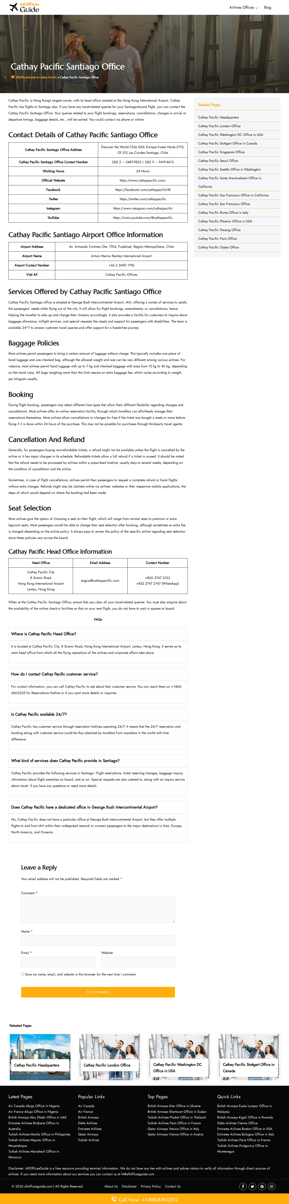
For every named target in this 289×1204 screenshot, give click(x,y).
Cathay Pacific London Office (219, 126)
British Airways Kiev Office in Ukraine (174, 1105)
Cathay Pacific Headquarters (218, 117)
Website (107, 952)
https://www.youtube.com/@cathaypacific (143, 217)
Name (27, 931)
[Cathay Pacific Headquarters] (40, 1056)
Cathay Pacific (48, 77)
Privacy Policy (151, 1186)
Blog (267, 7)
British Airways (88, 1117)
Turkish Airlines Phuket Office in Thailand (177, 1117)
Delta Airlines (87, 1123)
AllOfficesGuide (26, 77)
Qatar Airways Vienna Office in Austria (175, 1134)
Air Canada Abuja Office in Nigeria (34, 1105)
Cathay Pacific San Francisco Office (224, 203)
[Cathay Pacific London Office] (109, 1056)
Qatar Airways (88, 1134)
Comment (29, 893)
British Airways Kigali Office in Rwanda (245, 1117)
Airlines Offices (241, 7)
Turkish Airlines (88, 1140)
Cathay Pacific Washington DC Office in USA (230, 134)
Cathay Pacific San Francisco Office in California (233, 195)
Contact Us (172, 1186)
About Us (111, 1186)
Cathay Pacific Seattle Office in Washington (229, 169)
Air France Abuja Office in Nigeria (33, 1111)
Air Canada (86, 1105)
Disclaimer (129, 1186)
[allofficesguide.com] (24, 7)
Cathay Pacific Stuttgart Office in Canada (227, 143)
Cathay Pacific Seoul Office (218, 160)
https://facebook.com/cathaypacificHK (143, 189)
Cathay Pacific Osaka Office (218, 247)
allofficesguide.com (38, 1186)
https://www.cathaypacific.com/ (143, 180)
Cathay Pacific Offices (121, 274)
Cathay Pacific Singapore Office (221, 152)
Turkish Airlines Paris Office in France (174, 1123)
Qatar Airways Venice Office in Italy (173, 1128)
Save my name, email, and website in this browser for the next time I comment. (81, 974)
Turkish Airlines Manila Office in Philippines (39, 1134)
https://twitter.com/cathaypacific (143, 199)
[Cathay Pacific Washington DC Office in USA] (179, 1056)
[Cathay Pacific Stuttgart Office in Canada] (249, 1056)
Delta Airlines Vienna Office (237, 1123)
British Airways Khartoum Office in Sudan (177, 1111)
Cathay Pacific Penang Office (219, 229)
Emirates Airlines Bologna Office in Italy (245, 1134)
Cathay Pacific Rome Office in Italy (223, 212)
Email (26, 952)
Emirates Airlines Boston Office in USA (244, 1128)
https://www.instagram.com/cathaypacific (143, 208)
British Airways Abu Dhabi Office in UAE (37, 1117)
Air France (85, 1111)
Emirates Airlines (90, 1128)
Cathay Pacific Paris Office (217, 238)
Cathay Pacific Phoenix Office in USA (225, 221)
